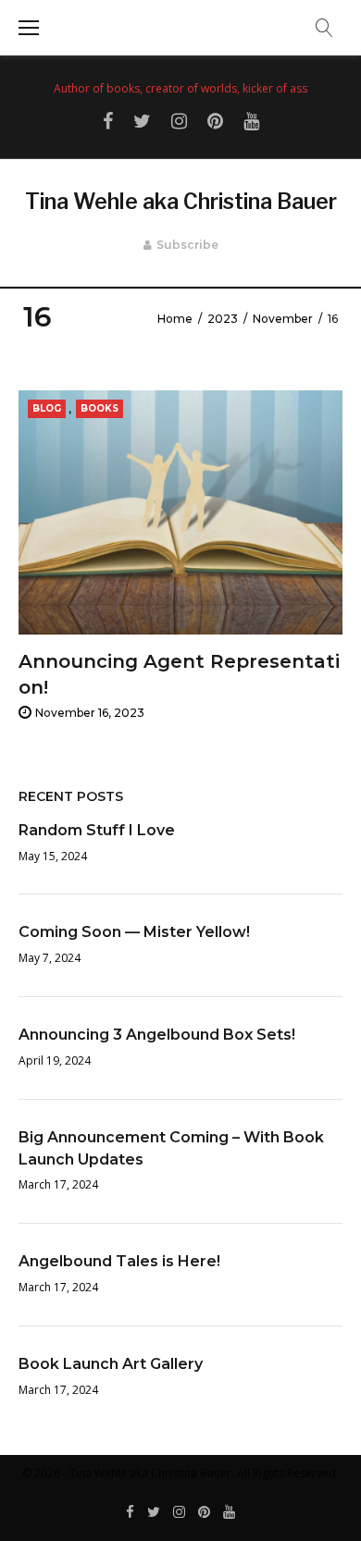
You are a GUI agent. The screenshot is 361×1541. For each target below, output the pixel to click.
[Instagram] (179, 1512)
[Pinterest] (204, 1512)
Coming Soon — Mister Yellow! (134, 932)
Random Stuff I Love (97, 830)
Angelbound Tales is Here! (119, 1261)
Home (175, 319)
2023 (222, 319)
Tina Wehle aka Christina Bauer (181, 202)
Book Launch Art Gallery (111, 1364)
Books (99, 408)
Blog (46, 408)
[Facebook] (130, 1512)
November (283, 319)
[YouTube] (229, 1512)
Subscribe (187, 245)
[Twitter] (153, 1512)
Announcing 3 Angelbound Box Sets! (157, 1034)
